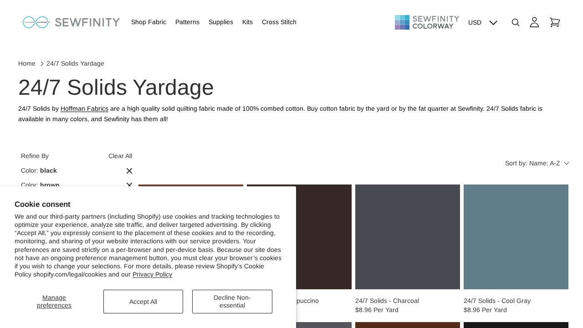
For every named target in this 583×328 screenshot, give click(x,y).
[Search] (516, 22)
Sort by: (532, 163)
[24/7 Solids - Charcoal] (407, 236)
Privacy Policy (152, 274)
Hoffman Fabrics (84, 108)
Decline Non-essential (232, 301)
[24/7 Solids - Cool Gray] (516, 236)
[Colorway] (427, 22)
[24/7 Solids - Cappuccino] (299, 236)
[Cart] (555, 22)
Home (27, 63)
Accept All (143, 301)
